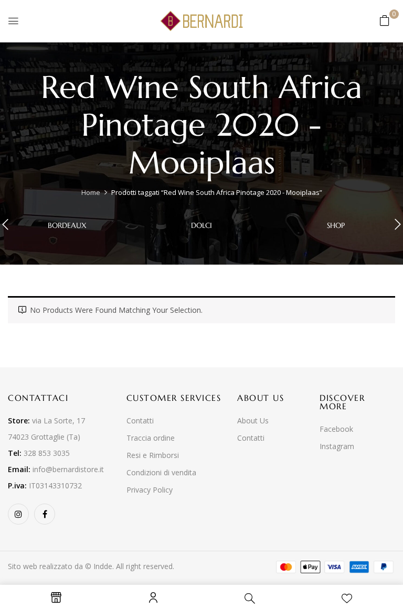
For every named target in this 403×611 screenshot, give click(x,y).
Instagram (337, 446)
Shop (336, 225)
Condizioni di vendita (161, 472)
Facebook (336, 429)
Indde (102, 566)
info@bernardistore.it (68, 469)
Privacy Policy (149, 490)
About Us (253, 420)
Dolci (201, 225)
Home (90, 192)
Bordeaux (67, 225)
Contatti (140, 420)
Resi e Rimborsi (152, 455)
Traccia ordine (150, 438)
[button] (384, 20)
